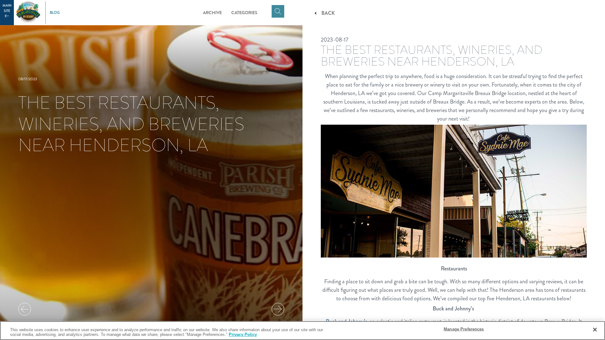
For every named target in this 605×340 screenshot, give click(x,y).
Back (328, 13)
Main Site (7, 8)
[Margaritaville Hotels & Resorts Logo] (28, 12)
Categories (244, 12)
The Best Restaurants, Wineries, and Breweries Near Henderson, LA (131, 124)
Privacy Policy (243, 334)
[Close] (595, 330)
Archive (212, 12)
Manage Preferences (464, 329)
